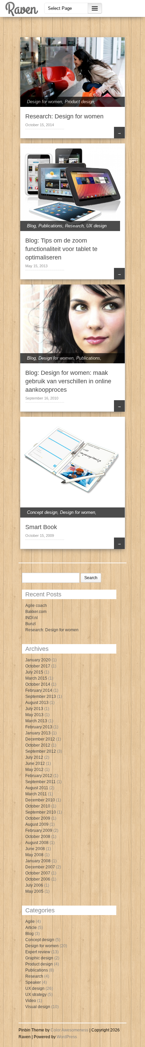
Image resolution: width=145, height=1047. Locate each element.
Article (31, 927)
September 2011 (40, 781)
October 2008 (37, 836)
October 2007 (37, 873)
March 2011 (36, 794)
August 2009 (37, 824)
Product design (79, 101)
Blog (31, 225)
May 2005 (34, 891)
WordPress (67, 1036)
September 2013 (40, 696)
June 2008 (35, 848)
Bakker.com (36, 611)
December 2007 (40, 867)
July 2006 (34, 885)
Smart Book (41, 527)
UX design (96, 225)
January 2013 (38, 733)
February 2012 (38, 775)
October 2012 (37, 745)
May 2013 (34, 714)
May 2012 (34, 769)
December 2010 (40, 800)
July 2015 (34, 672)
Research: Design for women (64, 116)
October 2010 (37, 806)
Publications (50, 225)
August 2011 (36, 788)
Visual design (37, 1006)
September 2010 (40, 812)
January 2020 (38, 660)
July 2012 (34, 757)
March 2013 (36, 721)
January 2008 (38, 861)
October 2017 (37, 666)
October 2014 (37, 684)
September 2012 (40, 751)
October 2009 (37, 818)
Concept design (42, 512)
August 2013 (37, 702)
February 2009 (38, 830)
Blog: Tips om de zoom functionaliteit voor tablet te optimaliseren (61, 249)
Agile (30, 921)
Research (74, 225)
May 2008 (34, 854)
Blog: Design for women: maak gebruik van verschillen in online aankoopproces (68, 381)
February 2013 (38, 727)
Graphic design (39, 958)
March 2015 (36, 678)
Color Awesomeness (69, 1030)
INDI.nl (31, 617)
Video (30, 1000)
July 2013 (34, 708)
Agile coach (36, 605)
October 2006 (37, 879)
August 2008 (37, 842)
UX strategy (36, 994)
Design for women (44, 101)
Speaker (33, 982)
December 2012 (40, 739)
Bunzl (30, 623)
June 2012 (35, 763)
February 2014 (38, 690)
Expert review (37, 952)
